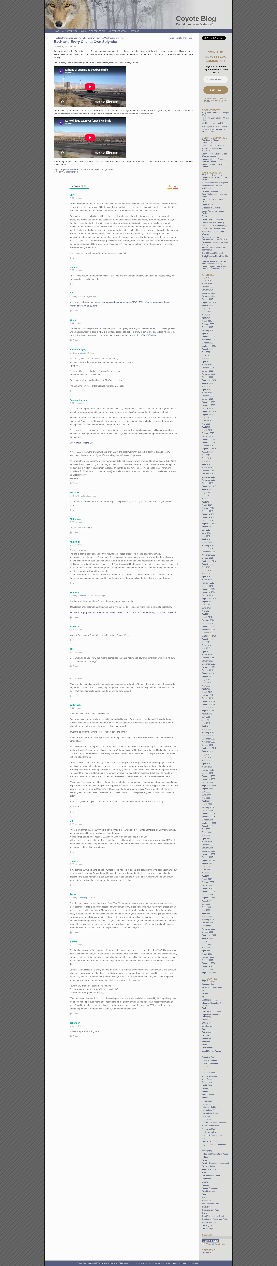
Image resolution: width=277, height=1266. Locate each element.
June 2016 (206, 533)
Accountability (208, 984)
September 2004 (209, 972)
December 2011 (208, 701)
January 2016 (207, 548)
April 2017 (206, 502)
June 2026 (206, 280)
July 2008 (206, 829)
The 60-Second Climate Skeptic (215, 253)
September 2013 (209, 636)
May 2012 (206, 686)
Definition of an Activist (211, 208)
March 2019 (207, 430)
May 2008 (206, 835)
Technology (207, 1201)
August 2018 (207, 452)
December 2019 (208, 402)
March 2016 (207, 542)
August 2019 (207, 414)
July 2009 (206, 792)
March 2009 (207, 804)
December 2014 (208, 589)
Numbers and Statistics (212, 1141)
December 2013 (208, 626)
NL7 (81, 297)
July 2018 (206, 455)
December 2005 (208, 926)
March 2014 (207, 617)
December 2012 (208, 664)
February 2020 (208, 396)
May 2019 (206, 424)
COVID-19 (206, 1023)
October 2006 (207, 895)
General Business (209, 1076)
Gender (205, 1070)
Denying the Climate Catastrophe (210, 141)
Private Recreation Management (215, 1163)
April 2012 (206, 689)
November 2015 (208, 555)
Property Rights (208, 1166)
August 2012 (207, 676)
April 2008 (206, 839)
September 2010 (209, 748)
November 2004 (208, 966)
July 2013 (206, 642)
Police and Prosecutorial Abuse (215, 1154)
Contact (135, 31)
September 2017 (209, 486)
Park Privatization (97, 31)
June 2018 (206, 458)
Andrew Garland (86, 596)
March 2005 (207, 954)
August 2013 (207, 639)
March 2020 (207, 393)
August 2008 (207, 826)
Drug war (205, 1035)
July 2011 (206, 717)
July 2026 (206, 277)
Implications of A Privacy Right (215, 225)
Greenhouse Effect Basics (213, 145)
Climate (205, 1020)
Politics (205, 1157)
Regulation (206, 1179)
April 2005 (206, 951)
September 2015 (209, 561)
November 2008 (208, 817)
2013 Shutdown (208, 981)
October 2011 (207, 708)
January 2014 (207, 623)
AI (203, 990)
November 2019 (208, 405)
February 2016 (208, 545)
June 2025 (206, 312)
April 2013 (206, 651)
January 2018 (207, 474)
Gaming (205, 1066)
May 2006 (206, 910)
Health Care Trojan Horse (212, 219)
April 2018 (206, 464)
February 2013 (208, 658)
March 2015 (207, 580)
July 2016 (206, 530)
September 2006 (209, 898)
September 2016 (209, 524)
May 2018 (206, 461)
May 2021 (206, 358)
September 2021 (209, 346)
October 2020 (207, 377)
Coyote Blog (196, 18)
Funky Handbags (209, 216)
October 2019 (207, 408)
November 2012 (208, 667)
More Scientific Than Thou (181, 38)
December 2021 (208, 337)
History (205, 1088)
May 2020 (206, 386)
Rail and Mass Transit (211, 1176)
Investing (206, 1116)
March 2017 (207, 505)
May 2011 (206, 723)
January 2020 (207, 399)
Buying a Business (210, 191)
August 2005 (207, 938)
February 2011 (208, 732)
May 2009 (206, 798)
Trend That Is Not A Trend (213, 1216)
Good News (207, 1079)
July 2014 (206, 605)
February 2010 (208, 770)
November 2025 (208, 296)
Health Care (207, 1085)
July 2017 (206, 492)
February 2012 (208, 695)
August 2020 (207, 383)
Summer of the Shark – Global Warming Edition (214, 155)
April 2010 (206, 764)
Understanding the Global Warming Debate (212, 160)
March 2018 (207, 467)
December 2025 (208, 293)
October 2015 (207, 558)
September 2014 (209, 598)
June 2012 (206, 683)
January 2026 (207, 290)
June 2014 (206, 608)
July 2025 (206, 309)
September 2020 (209, 380)
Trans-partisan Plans (210, 1210)
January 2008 (207, 848)
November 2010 (208, 742)
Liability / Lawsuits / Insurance (214, 1123)
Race (204, 1172)
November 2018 (208, 442)
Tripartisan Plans (209, 1222)
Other (204, 1147)
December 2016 (208, 514)
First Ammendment (210, 1063)
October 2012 (207, 670)
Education (206, 1041)
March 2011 (207, 729)
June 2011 (206, 720)
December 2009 (208, 776)
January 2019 (207, 436)
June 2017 (206, 495)
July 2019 (206, 418)
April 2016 (206, 539)
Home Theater (208, 1094)
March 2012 (207, 692)
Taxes (204, 1197)
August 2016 (207, 527)
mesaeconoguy (78, 349)
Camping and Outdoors (211, 1011)
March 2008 (207, 842)
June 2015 (206, 570)
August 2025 (207, 305)
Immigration (207, 1101)
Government (207, 1082)
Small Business (208, 1191)
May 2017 (206, 499)
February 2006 (208, 919)
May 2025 (206, 315)
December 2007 (208, 851)
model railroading (209, 1132)
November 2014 (208, 592)
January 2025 (207, 327)
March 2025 (207, 321)
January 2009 (207, 810)
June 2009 (206, 795)
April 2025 (206, 318)
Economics (206, 1038)
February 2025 (208, 324)
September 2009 (209, 786)
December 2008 (208, 814)
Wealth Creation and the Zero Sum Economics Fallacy (214, 262)
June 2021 (206, 355)
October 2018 (207, 446)
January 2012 (207, 698)
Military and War (209, 1129)
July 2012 (206, 679)
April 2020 (206, 390)
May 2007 (206, 873)
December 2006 (208, 888)
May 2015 (206, 573)
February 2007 (208, 882)
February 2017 (208, 508)
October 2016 (207, 520)
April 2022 (206, 333)
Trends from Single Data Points (215, 1219)
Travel (204, 1213)
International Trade (210, 1113)
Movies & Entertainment (212, 1135)
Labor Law (206, 1119)
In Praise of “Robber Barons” (214, 229)
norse (82, 353)
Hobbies (205, 1091)
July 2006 (206, 904)
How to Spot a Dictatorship (213, 222)
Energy (205, 1045)
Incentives (206, 1104)
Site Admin (206, 1253)
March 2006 (207, 916)
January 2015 (207, 586)
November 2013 (208, 630)
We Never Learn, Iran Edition (214, 123)
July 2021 (206, 352)
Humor (204, 1098)
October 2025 (207, 299)
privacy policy (210, 101)
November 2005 (208, 929)
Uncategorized (71, 172)
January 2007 (207, 885)
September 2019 (209, 411)
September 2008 (209, 823)
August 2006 (207, 901)
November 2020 (208, 374)
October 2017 (207, 483)
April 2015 (206, 577)
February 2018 (208, 471)
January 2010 (207, 773)
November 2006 (208, 891)
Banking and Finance (211, 1000)
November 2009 (208, 779)
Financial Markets (209, 1060)
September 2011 (209, 711)
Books (204, 1008)
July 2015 (206, 567)
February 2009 (208, 807)
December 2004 (208, 963)
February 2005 (208, 957)
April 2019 (206, 427)
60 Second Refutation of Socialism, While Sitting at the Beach (214, 177)
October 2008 (207, 820)
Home (56, 31)
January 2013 (207, 661)
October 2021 (207, 343)
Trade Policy (207, 1207)
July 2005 (206, 941)
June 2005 (206, 944)
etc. (203, 1054)
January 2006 (207, 923)
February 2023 (208, 330)
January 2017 (207, 511)
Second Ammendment (211, 1188)
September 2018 (209, 449)
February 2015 (208, 583)
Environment (207, 1048)
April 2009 (206, 801)
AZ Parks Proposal (118, 31)
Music (204, 1138)
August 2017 (207, 489)
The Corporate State (210, 1204)
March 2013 (207, 655)
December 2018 (208, 439)
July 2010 (206, 754)
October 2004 (207, 969)
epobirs (83, 898)
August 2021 (207, 349)
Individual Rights (209, 1107)
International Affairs (210, 1110)
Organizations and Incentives (214, 1144)
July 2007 (206, 867)
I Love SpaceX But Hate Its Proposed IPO (213, 130)
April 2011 (206, 726)
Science (205, 1185)
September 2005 (209, 935)
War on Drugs (207, 1229)
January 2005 (207, 960)
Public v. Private (209, 1169)
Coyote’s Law (207, 205)
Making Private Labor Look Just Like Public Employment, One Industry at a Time (90, 38)
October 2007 (207, 857)
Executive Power (209, 1057)
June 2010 (206, 757)
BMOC (83, 31)
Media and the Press (210, 1126)
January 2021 (207, 371)
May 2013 (206, 648)
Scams (205, 1182)
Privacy (205, 1160)
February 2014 (208, 620)
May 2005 (206, 948)
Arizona (205, 994)
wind (110, 169)
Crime (204, 1029)
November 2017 (208, 480)
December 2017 (208, 477)
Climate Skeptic (69, 31)
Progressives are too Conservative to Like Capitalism (215, 238)
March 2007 (207, 879)
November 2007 (208, 854)
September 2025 (209, 302)
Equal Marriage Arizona (211, 1051)
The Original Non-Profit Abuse (214, 126)
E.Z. (72, 293)
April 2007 (206, 876)
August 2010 (207, 751)
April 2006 (206, 913)
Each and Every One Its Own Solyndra (85, 42)
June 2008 (206, 832)
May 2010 (206, 761)
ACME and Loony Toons (212, 987)
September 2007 (209, 860)
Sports (204, 1194)
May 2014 (206, 611)
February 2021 (208, 368)
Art (203, 997)
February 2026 (208, 287)
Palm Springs (101, 169)
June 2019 (206, 421)
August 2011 (207, 714)
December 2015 (208, 552)
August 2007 (207, 863)
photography (207, 1151)
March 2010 (207, 767)
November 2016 (208, 517)
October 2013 (207, 633)
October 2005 (207, 932)
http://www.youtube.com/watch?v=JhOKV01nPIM (133, 335)
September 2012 (209, 673)
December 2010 (208, 739)
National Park (87, 169)
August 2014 (207, 602)
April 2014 (206, 614)
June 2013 (206, 645)
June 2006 (206, 907)
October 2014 (207, 595)
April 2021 (206, 361)
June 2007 (206, 870)
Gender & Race (208, 1073)
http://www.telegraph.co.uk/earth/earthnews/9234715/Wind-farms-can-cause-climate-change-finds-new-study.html (123, 612)
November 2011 (208, 704)
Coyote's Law (207, 1026)
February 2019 (208, 433)
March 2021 (207, 365)
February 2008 (208, 845)
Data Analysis (208, 1032)
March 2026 (207, 284)
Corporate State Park (70, 169)
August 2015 (207, 564)
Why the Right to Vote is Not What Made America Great (214, 268)
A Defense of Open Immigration (215, 183)
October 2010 (207, 745)
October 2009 (207, 782)
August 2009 (207, 789)
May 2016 (206, 536)
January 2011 (207, 736)
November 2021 (208, 340)
